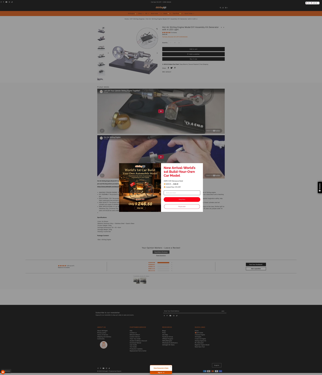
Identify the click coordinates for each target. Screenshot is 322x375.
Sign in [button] (160, 372)
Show (3, 372)
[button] (312, 3)
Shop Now (182, 199)
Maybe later (182, 206)
